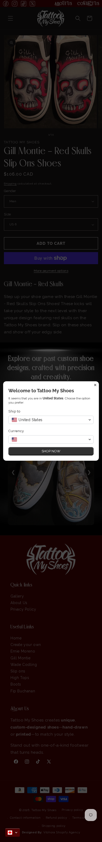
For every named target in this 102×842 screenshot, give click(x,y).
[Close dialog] (95, 385)
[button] (12, 832)
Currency (16, 431)
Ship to (14, 411)
